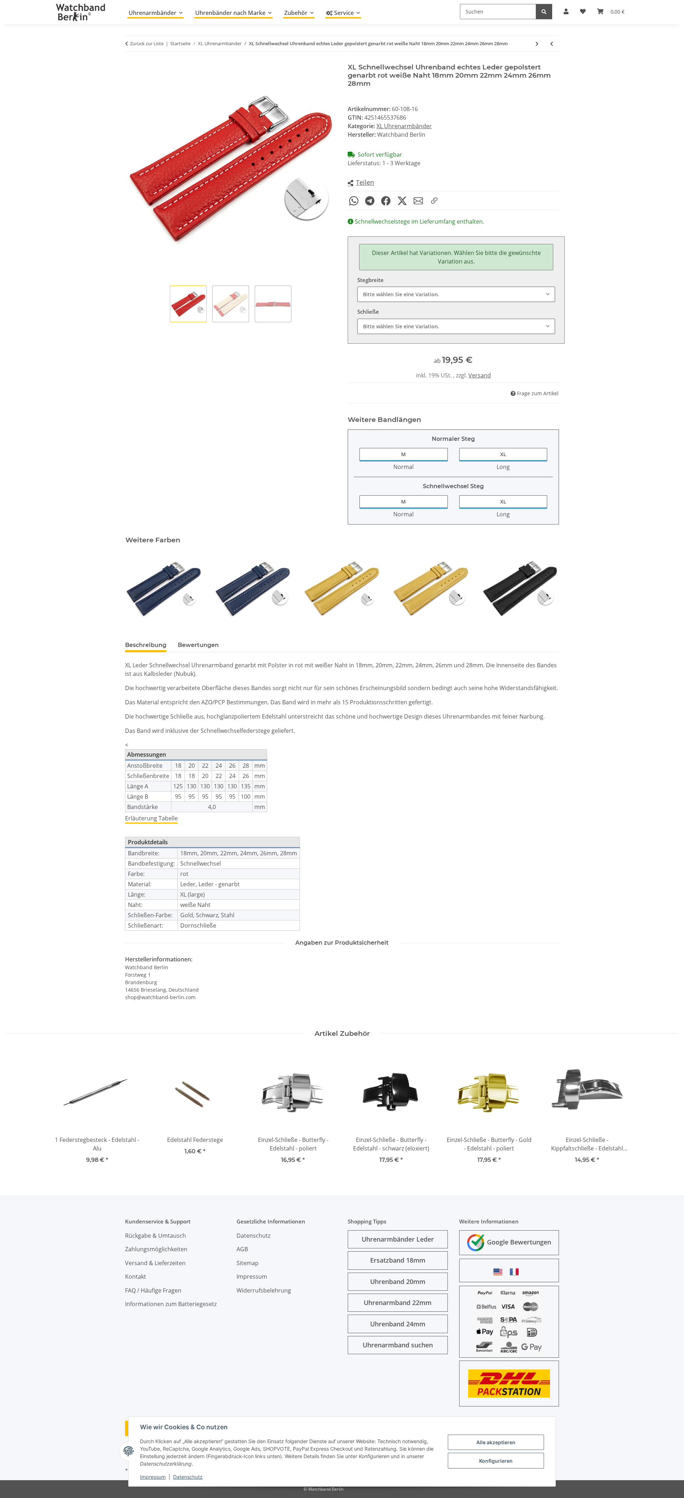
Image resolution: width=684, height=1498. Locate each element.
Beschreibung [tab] (145, 645)
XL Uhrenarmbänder (404, 126)
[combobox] (456, 294)
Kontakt (135, 1276)
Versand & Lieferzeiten (155, 1263)
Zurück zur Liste (147, 43)
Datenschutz (188, 1477)
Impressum (153, 1477)
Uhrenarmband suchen (398, 1345)
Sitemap (248, 1263)
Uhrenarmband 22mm (397, 1302)
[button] (361, 183)
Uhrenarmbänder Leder (398, 1239)
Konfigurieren (496, 1461)
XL (503, 454)
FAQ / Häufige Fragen (153, 1290)
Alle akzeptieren (495, 1442)
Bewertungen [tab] (198, 645)
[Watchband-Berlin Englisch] (499, 1271)
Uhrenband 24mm (397, 1324)
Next (547, 588)
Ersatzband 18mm (397, 1260)
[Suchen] (544, 11)
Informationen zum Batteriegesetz (171, 1304)
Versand (479, 375)
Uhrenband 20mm (397, 1281)
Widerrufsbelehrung (264, 1290)
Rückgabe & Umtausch (155, 1235)
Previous (137, 588)
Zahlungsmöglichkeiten (156, 1249)
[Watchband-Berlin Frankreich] (516, 1271)
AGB (242, 1249)
